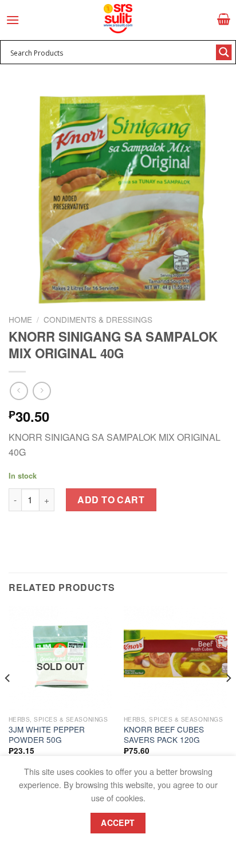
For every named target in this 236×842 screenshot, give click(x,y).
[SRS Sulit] (118, 18)
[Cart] (223, 19)
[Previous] (8, 701)
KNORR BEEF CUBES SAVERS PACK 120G (164, 734)
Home (20, 319)
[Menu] (12, 20)
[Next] (228, 701)
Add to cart (110, 499)
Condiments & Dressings (98, 319)
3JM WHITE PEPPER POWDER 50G (47, 734)
